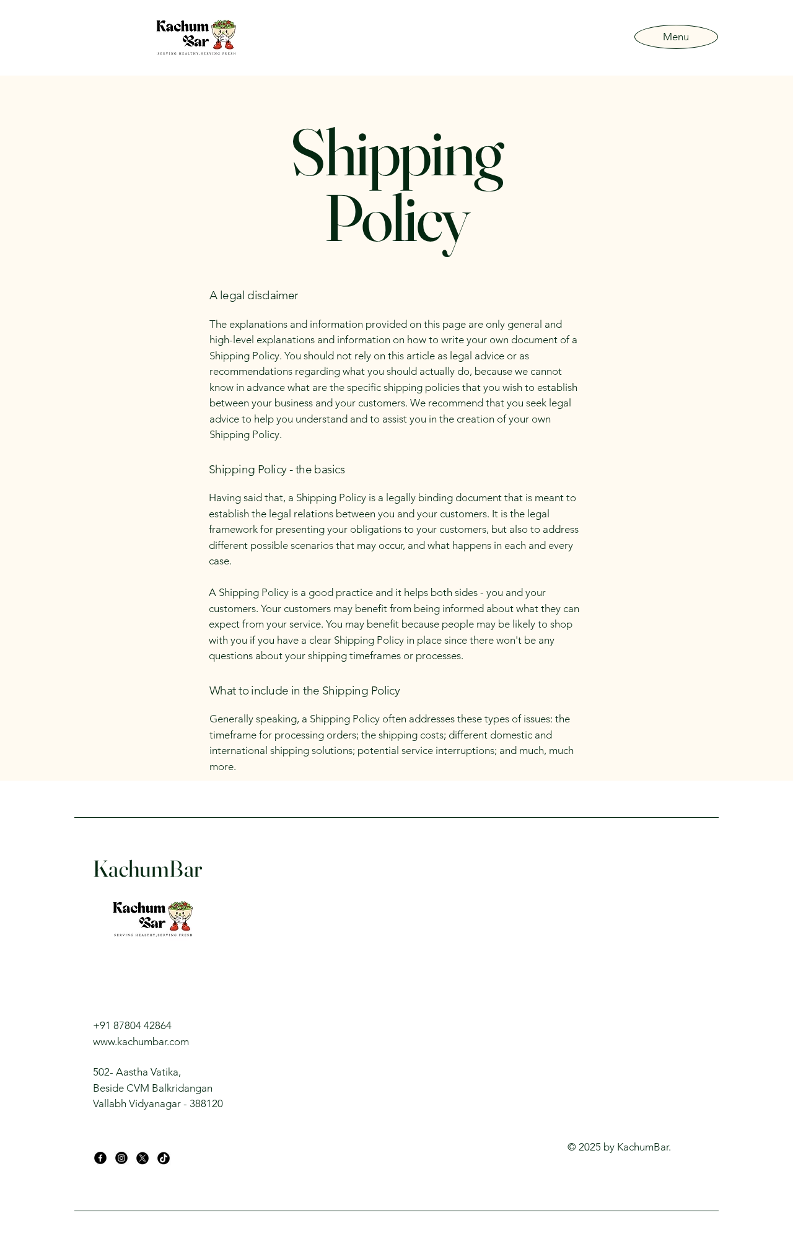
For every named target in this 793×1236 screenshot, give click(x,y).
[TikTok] (163, 1158)
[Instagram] (121, 1158)
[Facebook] (100, 1158)
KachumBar (147, 868)
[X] (142, 1158)
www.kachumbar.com (141, 1041)
